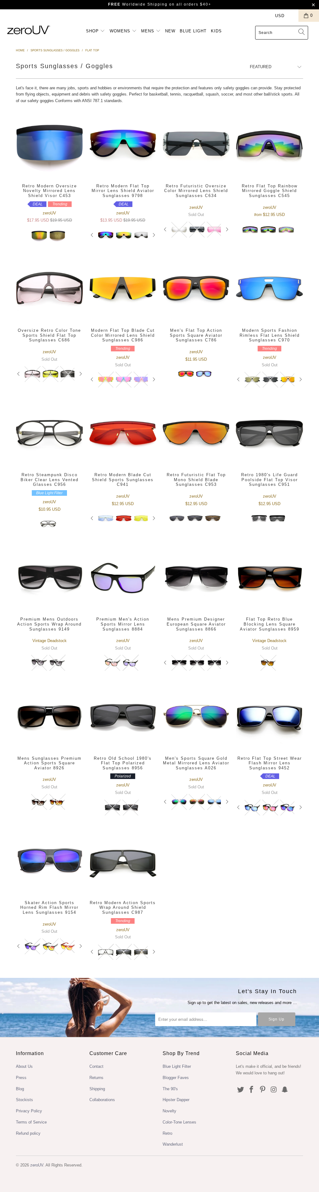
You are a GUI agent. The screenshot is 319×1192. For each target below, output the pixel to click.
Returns (96, 1077)
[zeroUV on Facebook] (251, 1090)
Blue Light (193, 31)
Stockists (24, 1099)
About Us (24, 1066)
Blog (20, 1088)
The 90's (170, 1088)
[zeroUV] (28, 30)
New (170, 31)
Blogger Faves (176, 1077)
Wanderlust (173, 1144)
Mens (148, 31)
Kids (216, 31)
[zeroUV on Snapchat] (285, 1090)
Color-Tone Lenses (179, 1122)
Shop (93, 31)
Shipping (97, 1088)
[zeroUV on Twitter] (240, 1090)
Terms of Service (31, 1122)
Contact (96, 1066)
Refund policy (28, 1133)
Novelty (169, 1111)
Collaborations (102, 1099)
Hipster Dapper (176, 1099)
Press (21, 1077)
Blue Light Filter (177, 1066)
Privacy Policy (29, 1111)
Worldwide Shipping (138, 4)
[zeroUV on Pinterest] (263, 1090)
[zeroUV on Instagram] (274, 1090)
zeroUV (36, 1165)
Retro (167, 1133)
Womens (121, 31)
